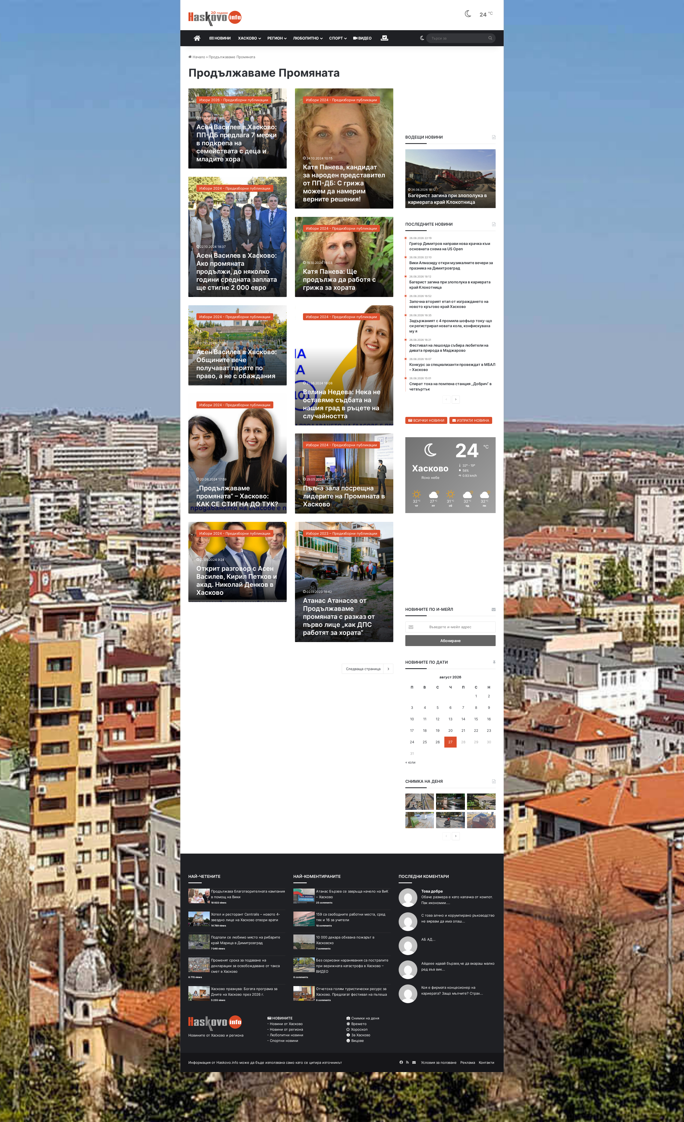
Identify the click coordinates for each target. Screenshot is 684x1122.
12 (438, 719)
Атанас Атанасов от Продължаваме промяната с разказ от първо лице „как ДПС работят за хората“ (339, 616)
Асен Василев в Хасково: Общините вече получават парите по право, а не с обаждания (236, 364)
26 (438, 742)
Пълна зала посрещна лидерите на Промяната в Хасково (344, 496)
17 (412, 730)
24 (412, 742)
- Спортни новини (282, 1040)
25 (425, 742)
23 (489, 730)
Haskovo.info (227, 1062)
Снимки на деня (364, 1018)
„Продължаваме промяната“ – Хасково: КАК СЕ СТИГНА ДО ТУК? (237, 496)
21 (463, 730)
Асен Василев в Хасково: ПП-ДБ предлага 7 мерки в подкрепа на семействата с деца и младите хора (236, 143)
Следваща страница (363, 669)
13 (450, 719)
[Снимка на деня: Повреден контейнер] (419, 820)
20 (450, 730)
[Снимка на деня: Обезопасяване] (450, 820)
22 (476, 730)
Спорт (336, 38)
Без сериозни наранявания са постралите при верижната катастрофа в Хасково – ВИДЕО (352, 966)
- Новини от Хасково (285, 1024)
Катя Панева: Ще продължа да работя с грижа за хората (339, 279)
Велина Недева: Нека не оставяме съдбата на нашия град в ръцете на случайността (341, 404)
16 (489, 719)
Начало (198, 57)
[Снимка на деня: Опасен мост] (419, 801)
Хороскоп (359, 1029)
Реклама (467, 1062)
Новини (222, 38)
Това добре (432, 891)
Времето (358, 1024)
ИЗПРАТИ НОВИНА (472, 420)
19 (438, 730)
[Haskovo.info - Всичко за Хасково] (215, 18)
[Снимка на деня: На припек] (481, 801)
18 (425, 730)
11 (424, 719)
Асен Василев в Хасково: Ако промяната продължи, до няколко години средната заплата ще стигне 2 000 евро (236, 271)
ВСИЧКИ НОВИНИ (428, 420)
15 (476, 719)
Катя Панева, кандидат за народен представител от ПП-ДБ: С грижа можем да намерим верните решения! (344, 183)
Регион (275, 38)
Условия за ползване (439, 1062)
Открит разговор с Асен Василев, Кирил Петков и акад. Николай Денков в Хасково (236, 580)
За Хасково (360, 1035)
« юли (410, 762)
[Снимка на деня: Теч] (450, 801)
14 (463, 719)
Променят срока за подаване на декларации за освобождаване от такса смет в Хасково (245, 966)
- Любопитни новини (285, 1035)
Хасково (247, 38)
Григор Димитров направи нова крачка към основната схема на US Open (482, 195)
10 (412, 719)
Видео (364, 38)
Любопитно (306, 38)
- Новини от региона (285, 1029)
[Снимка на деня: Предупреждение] (481, 820)
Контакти (486, 1062)
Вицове (357, 1040)
